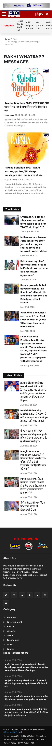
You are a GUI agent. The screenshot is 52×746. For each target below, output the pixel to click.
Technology (13, 640)
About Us (15, 736)
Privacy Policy (10, 743)
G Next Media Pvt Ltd (12, 732)
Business (11, 617)
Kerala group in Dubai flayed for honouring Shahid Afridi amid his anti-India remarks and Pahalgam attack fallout (34, 294)
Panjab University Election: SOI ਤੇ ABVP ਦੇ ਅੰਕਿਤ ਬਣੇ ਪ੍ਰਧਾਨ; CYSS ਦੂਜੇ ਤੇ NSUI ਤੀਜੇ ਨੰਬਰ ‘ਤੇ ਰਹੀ (34, 415)
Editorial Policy (27, 736)
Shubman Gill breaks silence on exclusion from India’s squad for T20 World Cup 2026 (33, 222)
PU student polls (40, 25)
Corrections (41, 736)
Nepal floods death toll (20, 25)
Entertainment (14, 622)
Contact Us (18, 739)
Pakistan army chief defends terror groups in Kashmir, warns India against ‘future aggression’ (34, 268)
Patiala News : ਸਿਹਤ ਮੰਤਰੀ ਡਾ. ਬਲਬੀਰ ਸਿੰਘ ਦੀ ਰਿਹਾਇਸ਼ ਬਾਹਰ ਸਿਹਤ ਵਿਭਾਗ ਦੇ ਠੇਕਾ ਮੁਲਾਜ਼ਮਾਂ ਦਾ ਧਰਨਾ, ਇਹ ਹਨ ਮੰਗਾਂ (33, 485)
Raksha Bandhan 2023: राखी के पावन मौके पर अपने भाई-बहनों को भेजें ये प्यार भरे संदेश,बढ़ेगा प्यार (26, 107)
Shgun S (7, 180)
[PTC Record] (29, 546)
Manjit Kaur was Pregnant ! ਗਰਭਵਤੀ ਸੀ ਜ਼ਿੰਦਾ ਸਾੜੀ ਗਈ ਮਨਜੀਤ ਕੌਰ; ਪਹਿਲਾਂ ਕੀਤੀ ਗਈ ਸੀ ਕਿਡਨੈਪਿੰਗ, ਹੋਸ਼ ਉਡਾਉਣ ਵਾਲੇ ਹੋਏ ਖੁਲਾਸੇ (33, 460)
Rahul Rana (9, 115)
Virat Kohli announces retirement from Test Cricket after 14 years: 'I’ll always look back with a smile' (33, 319)
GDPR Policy (23, 743)
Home (7, 39)
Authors (7, 739)
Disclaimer (29, 739)
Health (10, 626)
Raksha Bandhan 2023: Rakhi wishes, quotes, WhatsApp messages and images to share (23, 171)
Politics (10, 635)
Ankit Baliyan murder (29, 25)
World (10, 644)
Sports (10, 649)
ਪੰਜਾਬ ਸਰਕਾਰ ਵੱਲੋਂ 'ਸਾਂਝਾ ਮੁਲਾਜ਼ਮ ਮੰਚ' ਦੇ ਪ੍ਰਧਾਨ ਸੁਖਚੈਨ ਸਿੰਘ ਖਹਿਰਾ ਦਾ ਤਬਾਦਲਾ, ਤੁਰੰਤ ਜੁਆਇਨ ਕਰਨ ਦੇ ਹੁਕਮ (34, 436)
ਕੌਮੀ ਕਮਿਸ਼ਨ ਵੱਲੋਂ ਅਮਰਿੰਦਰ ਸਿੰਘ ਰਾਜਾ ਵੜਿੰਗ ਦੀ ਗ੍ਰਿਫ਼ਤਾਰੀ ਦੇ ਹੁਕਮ (32, 506)
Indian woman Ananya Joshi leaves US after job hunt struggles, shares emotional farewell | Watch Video (33, 244)
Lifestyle (11, 631)
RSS (32, 743)
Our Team (40, 739)
